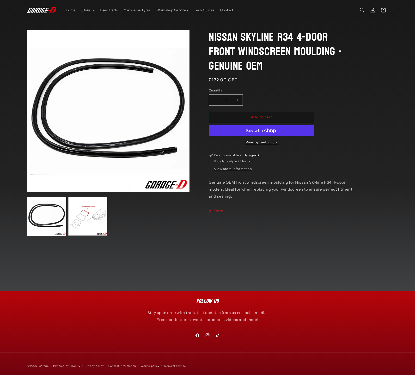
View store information (233, 169)
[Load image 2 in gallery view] (87, 216)
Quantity (215, 90)
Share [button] (218, 211)
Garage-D (46, 366)
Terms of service (175, 366)
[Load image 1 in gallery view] (46, 216)
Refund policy (149, 366)
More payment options (261, 142)
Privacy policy (94, 366)
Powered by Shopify (66, 366)
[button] (88, 10)
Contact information (122, 366)
